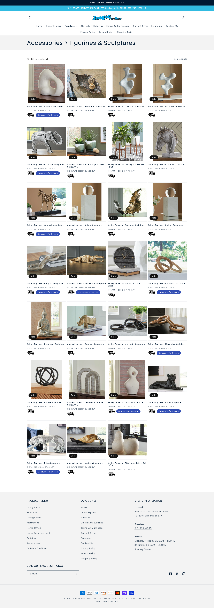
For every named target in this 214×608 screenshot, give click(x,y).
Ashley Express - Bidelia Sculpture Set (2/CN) (127, 464)
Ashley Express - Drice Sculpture (164, 402)
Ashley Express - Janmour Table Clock (124, 284)
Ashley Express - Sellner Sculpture (84, 225)
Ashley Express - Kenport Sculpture (45, 283)
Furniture (85, 517)
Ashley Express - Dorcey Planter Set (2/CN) (126, 165)
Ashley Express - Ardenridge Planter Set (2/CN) (85, 165)
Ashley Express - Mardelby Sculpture (126, 344)
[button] (30, 18)
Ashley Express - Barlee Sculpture (44, 402)
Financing (86, 538)
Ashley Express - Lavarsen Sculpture (126, 106)
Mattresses (33, 522)
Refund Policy (88, 553)
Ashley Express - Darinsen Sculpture (126, 225)
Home (84, 507)
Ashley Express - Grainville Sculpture (45, 225)
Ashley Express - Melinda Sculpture (85, 463)
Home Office (34, 527)
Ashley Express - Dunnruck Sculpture (166, 283)
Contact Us (87, 543)
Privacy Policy (88, 548)
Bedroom (32, 512)
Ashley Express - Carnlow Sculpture (166, 164)
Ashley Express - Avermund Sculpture (86, 106)
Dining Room (34, 517)
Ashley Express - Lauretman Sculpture (86, 283)
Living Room (33, 507)
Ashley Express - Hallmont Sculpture (45, 164)
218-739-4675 (143, 528)
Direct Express (88, 512)
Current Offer (88, 533)
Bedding (31, 538)
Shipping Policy (89, 558)
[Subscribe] (76, 573)
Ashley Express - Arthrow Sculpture (45, 106)
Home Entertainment (38, 533)
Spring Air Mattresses (92, 527)
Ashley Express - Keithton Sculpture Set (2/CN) (85, 403)
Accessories (33, 543)
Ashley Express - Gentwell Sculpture (85, 344)
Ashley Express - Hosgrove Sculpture (46, 344)
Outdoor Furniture (37, 548)
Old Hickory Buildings (92, 522)
